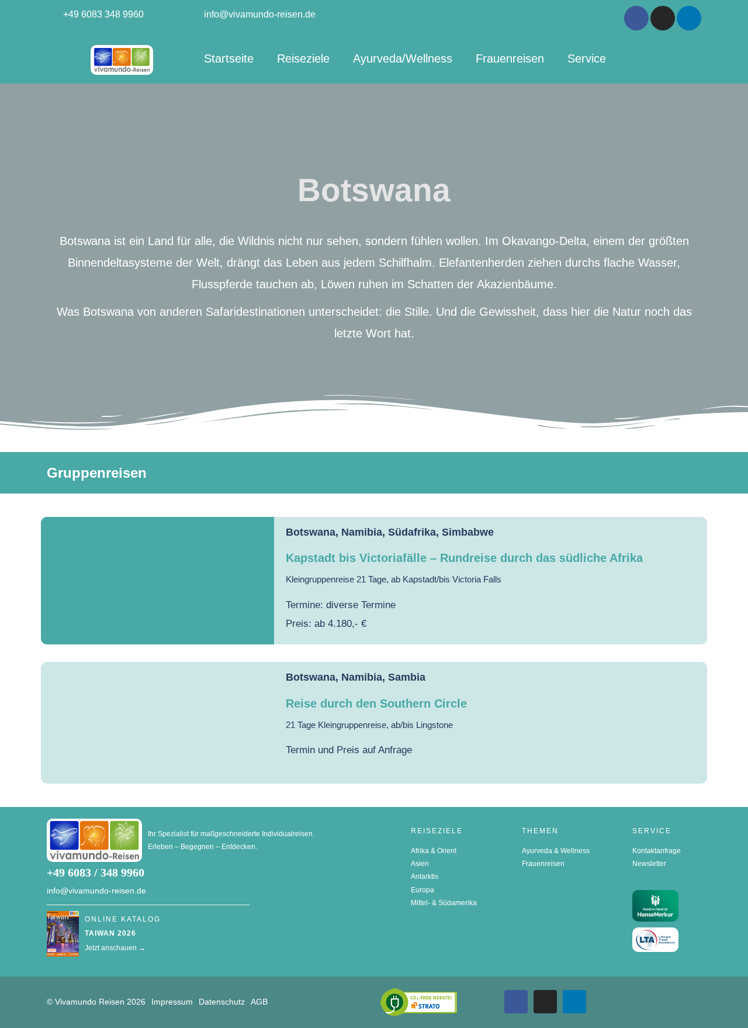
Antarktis (424, 876)
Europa (422, 890)
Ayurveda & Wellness (556, 851)
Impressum (172, 1001)
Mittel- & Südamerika (444, 903)
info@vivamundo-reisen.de (96, 890)
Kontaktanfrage (656, 851)
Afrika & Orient (433, 851)
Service (586, 58)
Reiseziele (303, 58)
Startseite (229, 58)
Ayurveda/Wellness (402, 58)
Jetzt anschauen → (115, 948)
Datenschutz (222, 1001)
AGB (259, 1001)
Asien (420, 864)
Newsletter (649, 864)
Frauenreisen (510, 58)
